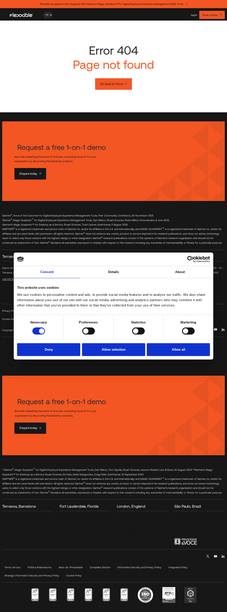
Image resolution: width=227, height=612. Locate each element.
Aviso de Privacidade (71, 567)
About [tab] (180, 272)
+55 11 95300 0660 (185, 533)
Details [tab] (113, 272)
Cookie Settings (11, 318)
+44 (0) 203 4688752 (129, 529)
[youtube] (215, 329)
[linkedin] (223, 329)
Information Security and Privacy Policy (139, 567)
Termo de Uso (12, 567)
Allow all (178, 349)
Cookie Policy (74, 575)
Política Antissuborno (40, 567)
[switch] (88, 331)
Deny (49, 349)
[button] (48, 15)
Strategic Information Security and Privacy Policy (31, 575)
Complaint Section (100, 567)
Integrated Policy (178, 567)
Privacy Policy (10, 310)
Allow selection (113, 349)
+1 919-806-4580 (69, 529)
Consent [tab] (47, 272)
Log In (194, 15)
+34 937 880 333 (11, 279)
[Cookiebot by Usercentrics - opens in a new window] (190, 259)
